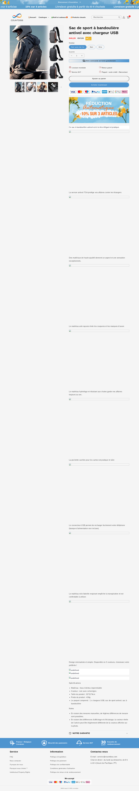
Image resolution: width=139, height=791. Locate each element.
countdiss (75, 788)
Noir (91, 47)
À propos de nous (16, 764)
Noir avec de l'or (77, 47)
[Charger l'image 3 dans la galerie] (42, 87)
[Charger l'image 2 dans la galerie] (31, 87)
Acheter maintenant (99, 85)
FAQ (11, 757)
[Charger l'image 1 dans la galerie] (20, 87)
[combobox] (106, 17)
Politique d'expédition (58, 757)
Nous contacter (15, 761)
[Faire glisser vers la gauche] (12, 87)
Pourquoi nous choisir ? (18, 768)
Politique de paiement (58, 761)
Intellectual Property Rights (20, 772)
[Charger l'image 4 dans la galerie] (53, 87)
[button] (43, 17)
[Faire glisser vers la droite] (61, 87)
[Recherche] (119, 17)
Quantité (72, 52)
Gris (100, 47)
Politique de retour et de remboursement (65, 772)
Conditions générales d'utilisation (62, 768)
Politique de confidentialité (60, 764)
